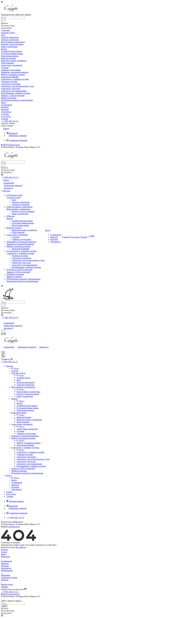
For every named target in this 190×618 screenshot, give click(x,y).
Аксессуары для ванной (27, 429)
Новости (5, 563)
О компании (6, 561)
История (5, 566)
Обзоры (4, 587)
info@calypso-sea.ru (11, 145)
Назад (16, 368)
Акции (4, 552)
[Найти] (3, 20)
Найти (4, 606)
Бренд (14, 480)
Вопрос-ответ (7, 584)
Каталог (14, 371)
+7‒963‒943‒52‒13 (10, 121)
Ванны (20, 403)
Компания (5, 556)
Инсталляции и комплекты (28, 392)
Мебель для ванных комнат (29, 443)
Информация (7, 570)
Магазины (5, 575)
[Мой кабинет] (2, 320)
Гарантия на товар (9, 577)
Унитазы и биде (24, 378)
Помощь (4, 580)
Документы (6, 568)
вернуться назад (8, 547)
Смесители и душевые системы (30, 452)
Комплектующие (24, 417)
